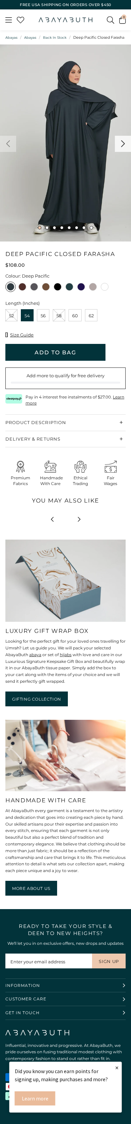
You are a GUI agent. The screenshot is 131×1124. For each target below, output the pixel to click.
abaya (35, 654)
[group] (65, 143)
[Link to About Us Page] (65, 791)
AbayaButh (65, 19)
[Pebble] (34, 289)
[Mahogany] (22, 289)
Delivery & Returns (32, 439)
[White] (105, 289)
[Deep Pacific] (10, 289)
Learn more (35, 1098)
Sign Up (109, 961)
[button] (122, 20)
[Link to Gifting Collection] (65, 622)
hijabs (66, 654)
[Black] (57, 289)
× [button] (117, 1067)
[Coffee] (46, 289)
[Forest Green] (69, 289)
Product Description (35, 422)
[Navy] (81, 289)
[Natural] (93, 289)
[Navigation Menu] (8, 20)
